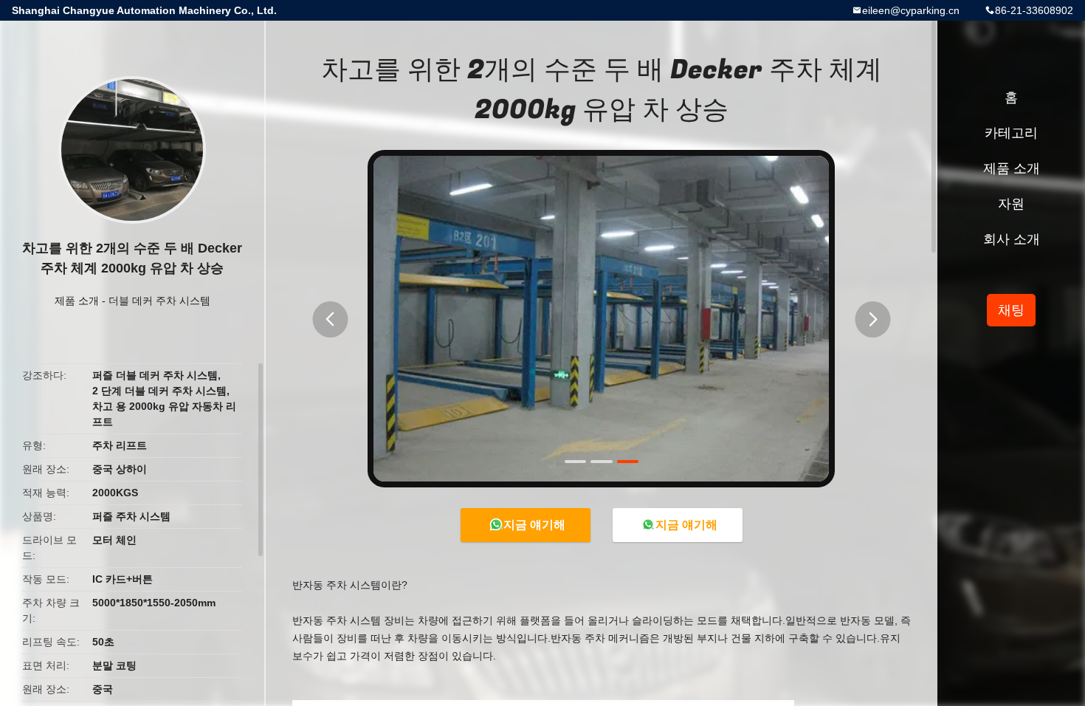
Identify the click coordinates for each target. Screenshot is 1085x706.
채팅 (1011, 310)
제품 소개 (77, 300)
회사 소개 (1011, 239)
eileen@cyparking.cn (911, 10)
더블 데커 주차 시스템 (159, 300)
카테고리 (1011, 133)
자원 (1011, 203)
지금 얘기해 (534, 524)
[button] (330, 319)
